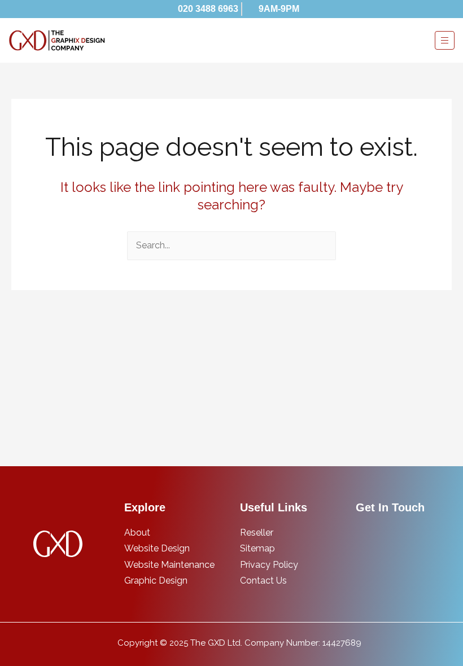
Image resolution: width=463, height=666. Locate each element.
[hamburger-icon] (445, 40)
